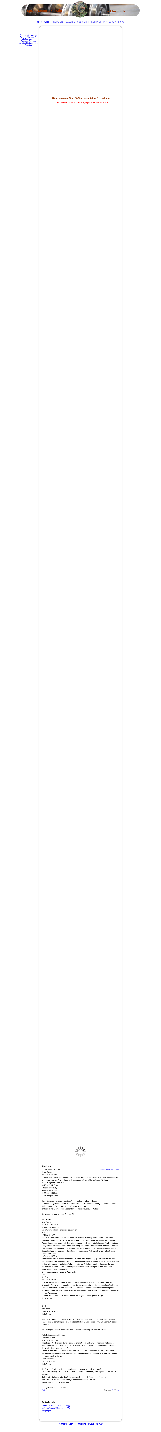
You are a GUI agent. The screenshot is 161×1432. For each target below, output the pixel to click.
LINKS (121, 22)
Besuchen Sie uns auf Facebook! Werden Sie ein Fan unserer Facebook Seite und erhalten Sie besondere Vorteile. (28, 40)
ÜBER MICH (83, 22)
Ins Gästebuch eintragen (109, 1169)
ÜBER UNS (72, 1424)
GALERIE (70, 22)
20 (118, 1390)
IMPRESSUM (109, 22)
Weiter (44, 1390)
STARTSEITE (43, 22)
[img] (80, 9)
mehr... (44, 1013)
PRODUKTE (58, 22)
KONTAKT (96, 22)
